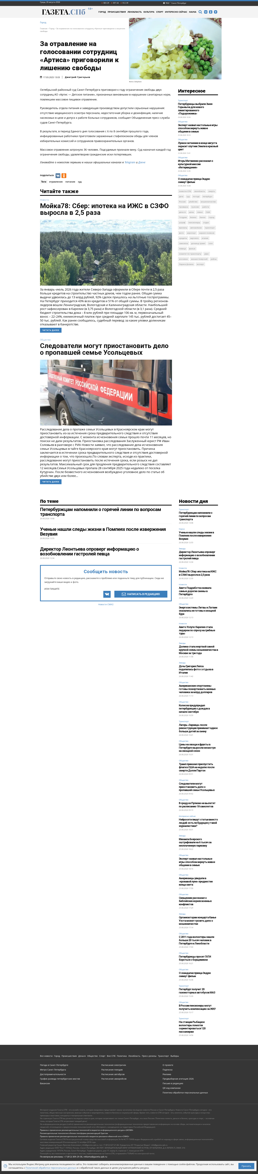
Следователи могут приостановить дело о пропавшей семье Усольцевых (104, 349)
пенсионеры (194, 222)
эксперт (200, 264)
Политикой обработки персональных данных (51, 1167)
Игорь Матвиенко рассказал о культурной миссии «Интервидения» (195, 164)
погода (196, 196)
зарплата (194, 238)
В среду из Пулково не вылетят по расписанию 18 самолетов (197, 805)
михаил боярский (199, 259)
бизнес (193, 217)
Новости (44, 200)
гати (211, 243)
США (208, 212)
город (211, 217)
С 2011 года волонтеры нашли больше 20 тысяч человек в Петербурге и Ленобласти (196, 940)
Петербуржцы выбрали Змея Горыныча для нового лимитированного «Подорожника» (195, 108)
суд (80, 181)
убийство (193, 202)
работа (205, 207)
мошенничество (208, 202)
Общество (45, 340)
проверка (183, 207)
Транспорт (183, 100)
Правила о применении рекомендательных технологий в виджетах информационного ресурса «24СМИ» (86, 1130)
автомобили (196, 228)
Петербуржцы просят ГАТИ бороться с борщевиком (195, 958)
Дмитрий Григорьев (77, 77)
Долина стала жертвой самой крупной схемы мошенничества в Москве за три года (198, 649)
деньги (182, 212)
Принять (246, 1165)
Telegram (130, 162)
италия (205, 238)
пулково (195, 207)
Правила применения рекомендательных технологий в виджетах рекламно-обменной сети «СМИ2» (84, 1136)
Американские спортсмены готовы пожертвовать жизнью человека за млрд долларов (197, 689)
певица (182, 248)
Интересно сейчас (187, 816)
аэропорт (191, 233)
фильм (192, 248)
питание (70, 181)
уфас (206, 254)
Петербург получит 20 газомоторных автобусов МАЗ (197, 991)
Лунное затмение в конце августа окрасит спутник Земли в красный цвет (198, 146)
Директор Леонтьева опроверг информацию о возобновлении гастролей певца (197, 555)
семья (200, 212)
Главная (43, 28)
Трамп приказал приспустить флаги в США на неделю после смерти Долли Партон (196, 767)
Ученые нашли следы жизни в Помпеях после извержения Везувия (196, 535)
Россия (182, 202)
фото (181, 233)
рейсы (213, 259)
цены (191, 212)
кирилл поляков (206, 233)
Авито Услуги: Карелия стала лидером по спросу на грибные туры (197, 630)
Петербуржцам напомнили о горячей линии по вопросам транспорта (195, 516)
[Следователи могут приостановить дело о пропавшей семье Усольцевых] (106, 393)
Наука (182, 529)
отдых (206, 222)
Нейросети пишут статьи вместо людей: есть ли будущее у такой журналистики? (198, 822)
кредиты (183, 238)
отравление (56, 181)
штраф (182, 222)
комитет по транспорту (190, 254)
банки (202, 217)
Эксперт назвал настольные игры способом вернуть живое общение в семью (198, 128)
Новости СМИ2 (105, 604)
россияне (183, 259)
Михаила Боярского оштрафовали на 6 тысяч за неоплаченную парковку (195, 842)
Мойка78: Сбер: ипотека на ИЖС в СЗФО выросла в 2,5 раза (104, 209)
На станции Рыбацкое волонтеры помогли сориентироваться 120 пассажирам (192, 1026)
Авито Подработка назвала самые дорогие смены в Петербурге (195, 591)
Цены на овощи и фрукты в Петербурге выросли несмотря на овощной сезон (197, 747)
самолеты (183, 243)
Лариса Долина (186, 264)
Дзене (141, 162)
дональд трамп (198, 243)
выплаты (183, 228)
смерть (211, 191)
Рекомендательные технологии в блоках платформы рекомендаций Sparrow (74, 1133)
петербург (207, 196)
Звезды (182, 549)
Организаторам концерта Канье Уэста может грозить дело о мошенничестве (197, 920)
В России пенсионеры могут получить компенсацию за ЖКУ (197, 1007)
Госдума (183, 217)
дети (181, 196)
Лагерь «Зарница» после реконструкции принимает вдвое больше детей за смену (198, 728)
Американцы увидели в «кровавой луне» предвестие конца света (196, 881)
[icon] (200, 12)
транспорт (210, 228)
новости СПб (185, 191)
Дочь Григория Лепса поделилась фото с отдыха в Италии (196, 669)
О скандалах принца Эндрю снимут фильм (194, 180)
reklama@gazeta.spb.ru (95, 1156)
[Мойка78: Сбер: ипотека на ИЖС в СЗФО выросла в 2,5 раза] (106, 253)
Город (43, 22)
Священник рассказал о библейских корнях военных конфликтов (195, 901)
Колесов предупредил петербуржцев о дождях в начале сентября (194, 708)
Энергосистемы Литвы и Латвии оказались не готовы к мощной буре (198, 610)
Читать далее (50, 330)
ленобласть (199, 191)
